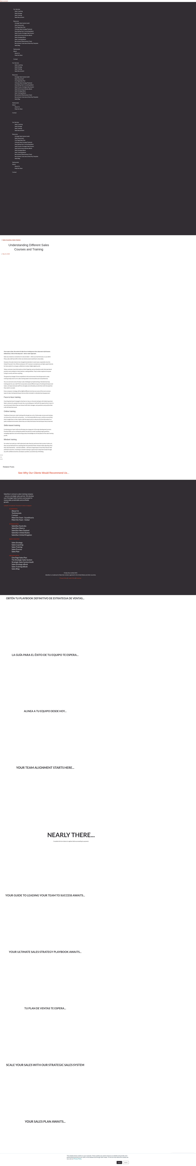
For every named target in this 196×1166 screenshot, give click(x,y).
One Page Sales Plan (20, 27)
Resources (16, 21)
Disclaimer (78, 578)
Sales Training (18, 15)
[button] (28, 455)
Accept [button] (119, 1162)
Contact (15, 59)
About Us (17, 53)
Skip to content (4, 1)
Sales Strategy (18, 13)
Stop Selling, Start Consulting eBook (24, 31)
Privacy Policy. (78, 1159)
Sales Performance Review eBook (23, 35)
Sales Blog (17, 45)
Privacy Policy (63, 578)
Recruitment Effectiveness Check (23, 41)
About (15, 51)
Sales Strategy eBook (20, 37)
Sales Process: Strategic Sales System (24, 33)
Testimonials (16, 49)
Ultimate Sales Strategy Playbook (23, 29)
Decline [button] (125, 1162)
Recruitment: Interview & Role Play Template (26, 43)
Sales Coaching (19, 11)
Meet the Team (19, 55)
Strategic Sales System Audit (22, 23)
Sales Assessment (19, 25)
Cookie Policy (71, 578)
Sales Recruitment (19, 17)
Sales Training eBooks (20, 39)
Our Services (16, 9)
